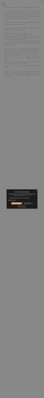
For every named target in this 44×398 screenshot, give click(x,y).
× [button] (36, 190)
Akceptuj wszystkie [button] (16, 203)
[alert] (22, 199)
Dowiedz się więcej (28, 195)
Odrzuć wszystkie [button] (27, 203)
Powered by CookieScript (22, 207)
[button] (22, 206)
